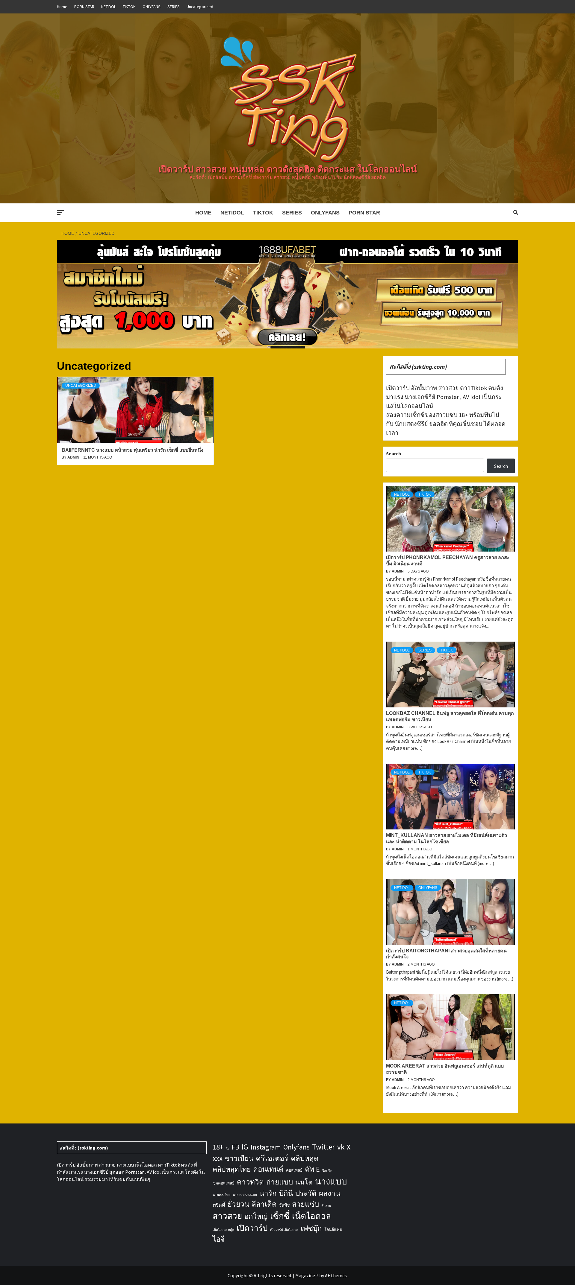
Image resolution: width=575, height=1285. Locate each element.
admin (73, 457)
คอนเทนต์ (268, 1169)
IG (245, 1147)
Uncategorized (200, 6)
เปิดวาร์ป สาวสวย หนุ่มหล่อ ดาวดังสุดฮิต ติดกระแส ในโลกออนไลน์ (287, 169)
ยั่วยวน (238, 1204)
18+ (218, 1147)
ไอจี (219, 1239)
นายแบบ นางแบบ (245, 1195)
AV (227, 1148)
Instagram (266, 1147)
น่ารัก (268, 1193)
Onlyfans (296, 1147)
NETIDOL (108, 6)
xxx (218, 1158)
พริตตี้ (219, 1205)
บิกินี (286, 1193)
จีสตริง (327, 1171)
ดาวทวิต (250, 1182)
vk (340, 1147)
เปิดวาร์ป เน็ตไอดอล (284, 1230)
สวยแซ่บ (305, 1204)
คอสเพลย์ (294, 1170)
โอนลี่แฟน (333, 1229)
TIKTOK (129, 6)
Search (393, 453)
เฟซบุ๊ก (311, 1228)
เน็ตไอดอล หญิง (223, 1230)
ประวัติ (306, 1193)
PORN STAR (84, 6)
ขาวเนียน (239, 1158)
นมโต (304, 1182)
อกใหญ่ (256, 1216)
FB (235, 1147)
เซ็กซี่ (280, 1216)
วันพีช (284, 1205)
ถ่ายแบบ (279, 1182)
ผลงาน (329, 1193)
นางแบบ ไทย (221, 1195)
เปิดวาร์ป (252, 1228)
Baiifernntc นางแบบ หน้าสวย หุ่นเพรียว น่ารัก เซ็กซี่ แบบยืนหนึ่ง (132, 450)
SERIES (173, 6)
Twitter (323, 1147)
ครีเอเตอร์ (272, 1158)
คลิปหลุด (305, 1158)
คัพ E (312, 1169)
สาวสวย (227, 1216)
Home (62, 6)
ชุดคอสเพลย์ (223, 1183)
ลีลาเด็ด (264, 1204)
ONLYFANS (152, 6)
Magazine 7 (306, 1275)
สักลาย (326, 1206)
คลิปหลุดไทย (232, 1169)
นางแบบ (331, 1181)
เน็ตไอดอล (311, 1216)
